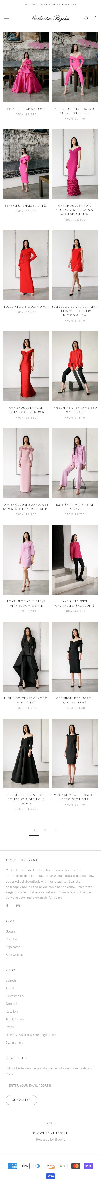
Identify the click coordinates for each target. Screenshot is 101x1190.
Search (11, 980)
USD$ (48, 1123)
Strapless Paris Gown (26, 109)
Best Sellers (14, 955)
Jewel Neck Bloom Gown (26, 307)
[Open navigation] (6, 18)
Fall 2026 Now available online (51, 5)
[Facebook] (7, 905)
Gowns (11, 931)
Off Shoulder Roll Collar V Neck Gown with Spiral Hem (75, 210)
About (10, 988)
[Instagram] (18, 905)
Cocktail (11, 939)
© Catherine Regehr (50, 1133)
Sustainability (15, 996)
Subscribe (21, 1100)
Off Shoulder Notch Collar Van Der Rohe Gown (26, 799)
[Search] (86, 18)
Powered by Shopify (50, 1139)
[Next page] (66, 831)
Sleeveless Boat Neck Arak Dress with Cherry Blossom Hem (75, 311)
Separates (13, 947)
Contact (11, 1004)
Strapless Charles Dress (26, 205)
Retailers (12, 1011)
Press (10, 1027)
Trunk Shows (15, 1019)
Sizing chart (14, 1042)
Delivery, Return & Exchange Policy (31, 1035)
